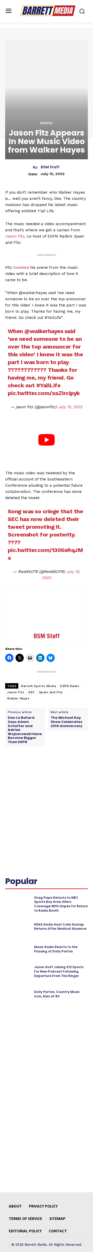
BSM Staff (50, 167)
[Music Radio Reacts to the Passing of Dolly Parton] (17, 949)
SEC (31, 692)
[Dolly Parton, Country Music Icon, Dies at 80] (17, 994)
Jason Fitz (15, 236)
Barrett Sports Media (38, 686)
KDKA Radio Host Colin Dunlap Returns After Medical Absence (60, 926)
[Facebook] (26, 770)
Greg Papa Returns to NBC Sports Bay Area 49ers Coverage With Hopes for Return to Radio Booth (61, 904)
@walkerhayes (43, 331)
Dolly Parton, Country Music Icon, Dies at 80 (57, 994)
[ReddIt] (62, 770)
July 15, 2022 (70, 407)
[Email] (74, 770)
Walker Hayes (18, 698)
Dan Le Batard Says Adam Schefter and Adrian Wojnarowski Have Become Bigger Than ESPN (25, 730)
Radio (46, 123)
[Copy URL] (10, 782)
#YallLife (48, 385)
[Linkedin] (50, 770)
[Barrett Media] (47, 11)
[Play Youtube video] (46, 440)
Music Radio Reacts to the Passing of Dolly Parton (56, 949)
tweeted (21, 267)
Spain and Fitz (51, 692)
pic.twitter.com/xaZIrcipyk (44, 393)
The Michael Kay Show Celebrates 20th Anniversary (66, 722)
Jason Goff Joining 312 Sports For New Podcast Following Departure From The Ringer (58, 971)
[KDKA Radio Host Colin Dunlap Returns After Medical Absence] (17, 926)
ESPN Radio (69, 686)
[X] (38, 770)
